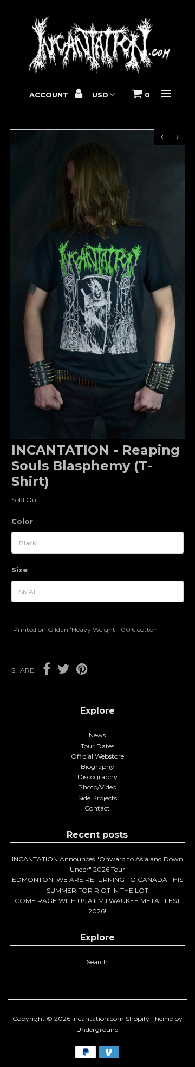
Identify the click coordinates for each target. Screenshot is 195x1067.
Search (97, 962)
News (97, 735)
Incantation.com (98, 1019)
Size (19, 569)
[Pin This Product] (82, 670)
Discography (97, 777)
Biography (97, 766)
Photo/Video (97, 787)
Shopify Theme (149, 1019)
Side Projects (97, 798)
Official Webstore (97, 756)
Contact (97, 808)
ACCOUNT (49, 94)
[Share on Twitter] (63, 670)
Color (22, 521)
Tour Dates (97, 746)
